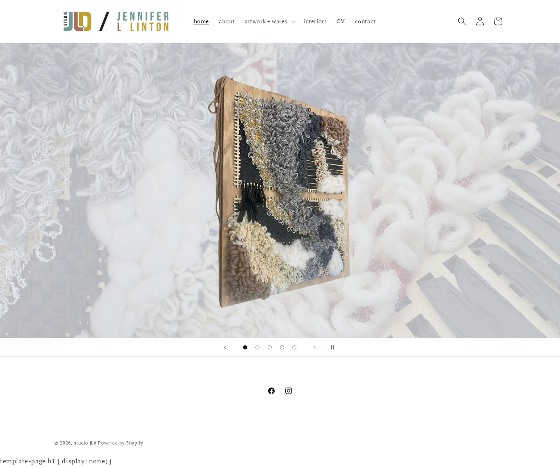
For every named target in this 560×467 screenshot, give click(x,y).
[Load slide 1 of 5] (245, 347)
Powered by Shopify (120, 443)
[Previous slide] (225, 347)
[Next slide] (314, 347)
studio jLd (85, 443)
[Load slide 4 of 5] (282, 347)
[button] (269, 21)
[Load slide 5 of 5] (294, 347)
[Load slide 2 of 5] (257, 347)
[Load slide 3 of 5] (270, 347)
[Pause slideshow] (335, 347)
